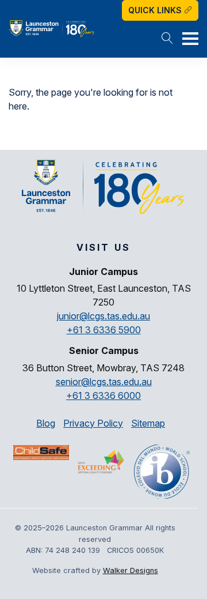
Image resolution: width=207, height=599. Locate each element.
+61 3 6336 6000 (103, 395)
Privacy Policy (93, 423)
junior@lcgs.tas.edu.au (103, 316)
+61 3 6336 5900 (104, 330)
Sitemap (148, 423)
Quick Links (156, 10)
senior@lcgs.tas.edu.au (104, 381)
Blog (45, 423)
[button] (167, 39)
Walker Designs (130, 570)
